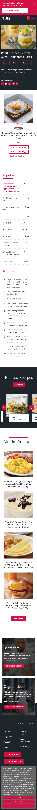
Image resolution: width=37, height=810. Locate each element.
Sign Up (22, 723)
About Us (7, 742)
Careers (7, 732)
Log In (31, 723)
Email (2, 83)
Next (4, 407)
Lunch (5, 63)
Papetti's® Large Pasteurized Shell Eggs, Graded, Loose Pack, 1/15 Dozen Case (11, 187)
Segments (8, 737)
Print (17, 83)
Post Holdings (24, 746)
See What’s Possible (14, 707)
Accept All (18, 798)
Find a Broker (14, 761)
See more (19, 385)
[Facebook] (6, 83)
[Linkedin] (9, 83)
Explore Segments (14, 666)
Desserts (26, 63)
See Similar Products (17, 156)
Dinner (15, 63)
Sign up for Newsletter (15, 11)
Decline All (18, 802)
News (6, 747)
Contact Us (12, 754)
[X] (13, 83)
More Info (18, 806)
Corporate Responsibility (24, 740)
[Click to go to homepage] (7, 18)
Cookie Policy (13, 782)
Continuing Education (22, 733)
